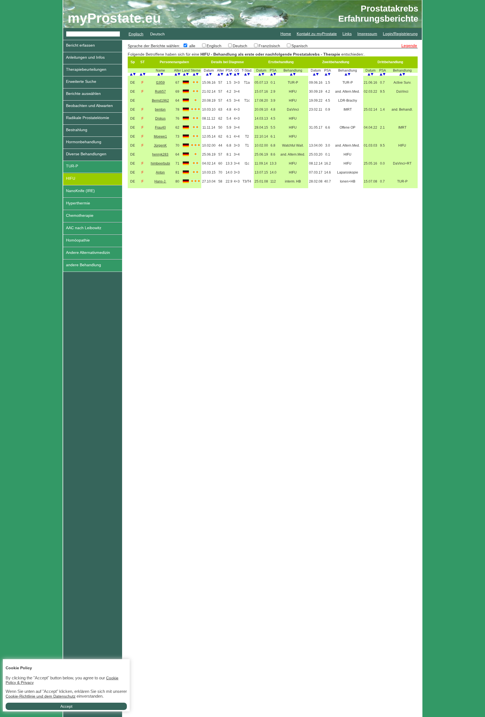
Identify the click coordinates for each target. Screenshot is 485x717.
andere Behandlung (83, 265)
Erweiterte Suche (81, 81)
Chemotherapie (79, 215)
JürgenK (160, 145)
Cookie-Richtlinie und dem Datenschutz (41, 696)
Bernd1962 (160, 101)
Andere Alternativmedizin (88, 252)
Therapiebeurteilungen (86, 69)
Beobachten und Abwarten (89, 105)
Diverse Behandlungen (86, 154)
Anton (160, 172)
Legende (409, 45)
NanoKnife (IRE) (80, 190)
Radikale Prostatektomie (87, 117)
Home (285, 33)
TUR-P (72, 166)
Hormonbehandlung (83, 142)
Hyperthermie (78, 203)
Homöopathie (78, 240)
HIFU (70, 178)
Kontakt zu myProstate (317, 33)
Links (347, 33)
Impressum (367, 33)
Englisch (136, 34)
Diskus (160, 118)
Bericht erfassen (80, 45)
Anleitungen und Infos (85, 57)
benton (160, 109)
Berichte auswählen (83, 93)
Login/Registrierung (400, 33)
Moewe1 (160, 136)
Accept (66, 706)
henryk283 (160, 154)
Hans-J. (160, 181)
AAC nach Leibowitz (83, 228)
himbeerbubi (160, 163)
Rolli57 (160, 92)
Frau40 (160, 127)
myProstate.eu (114, 18)
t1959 (160, 83)
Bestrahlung (76, 130)
